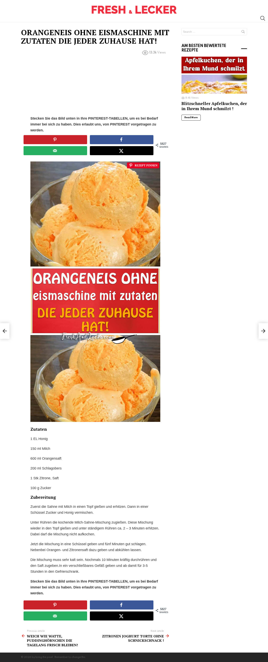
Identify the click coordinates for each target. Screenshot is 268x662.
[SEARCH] (262, 18)
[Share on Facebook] (121, 139)
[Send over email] (55, 150)
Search (243, 32)
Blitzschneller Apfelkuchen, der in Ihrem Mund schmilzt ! (214, 106)
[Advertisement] (95, 86)
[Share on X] (121, 150)
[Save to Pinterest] (55, 139)
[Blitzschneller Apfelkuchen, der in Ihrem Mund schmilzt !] (214, 75)
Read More (191, 117)
